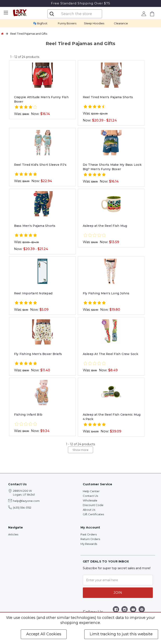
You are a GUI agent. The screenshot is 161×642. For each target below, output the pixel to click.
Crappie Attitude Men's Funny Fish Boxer (41, 99)
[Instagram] (124, 610)
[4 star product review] (26, 107)
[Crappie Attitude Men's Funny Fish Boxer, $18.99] (42, 75)
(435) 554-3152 (22, 507)
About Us (89, 509)
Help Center (91, 491)
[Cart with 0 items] (152, 14)
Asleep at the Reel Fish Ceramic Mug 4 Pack (112, 417)
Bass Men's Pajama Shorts (35, 226)
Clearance (121, 23)
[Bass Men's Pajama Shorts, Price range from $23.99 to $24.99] (42, 203)
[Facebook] (116, 610)
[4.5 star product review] (94, 107)
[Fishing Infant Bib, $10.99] (42, 392)
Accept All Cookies (43, 634)
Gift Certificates (93, 514)
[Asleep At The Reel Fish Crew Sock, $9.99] (111, 331)
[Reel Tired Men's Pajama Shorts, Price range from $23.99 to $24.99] (111, 75)
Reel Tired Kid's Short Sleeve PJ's (40, 165)
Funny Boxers (67, 23)
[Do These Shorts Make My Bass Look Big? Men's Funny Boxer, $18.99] (111, 142)
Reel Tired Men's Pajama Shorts (108, 97)
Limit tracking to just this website (121, 634)
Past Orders (88, 534)
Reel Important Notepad (33, 293)
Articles (13, 534)
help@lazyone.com (26, 500)
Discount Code (93, 505)
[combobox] (78, 14)
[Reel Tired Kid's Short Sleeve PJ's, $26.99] (42, 142)
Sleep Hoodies (94, 23)
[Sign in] (144, 13)
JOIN (118, 593)
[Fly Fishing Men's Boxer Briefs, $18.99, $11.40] (42, 331)
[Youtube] (133, 610)
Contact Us (90, 495)
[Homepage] (2, 33)
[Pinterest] (142, 610)
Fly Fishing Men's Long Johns (106, 293)
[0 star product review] (94, 235)
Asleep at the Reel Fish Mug (105, 226)
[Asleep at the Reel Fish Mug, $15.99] (111, 203)
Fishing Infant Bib (28, 414)
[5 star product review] (26, 174)
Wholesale (90, 500)
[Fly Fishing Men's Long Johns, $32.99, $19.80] (111, 271)
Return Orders (90, 539)
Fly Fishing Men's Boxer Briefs (38, 354)
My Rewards (88, 543)
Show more (80, 449)
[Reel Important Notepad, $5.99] (42, 271)
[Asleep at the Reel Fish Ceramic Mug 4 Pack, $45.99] (111, 392)
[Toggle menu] (6, 12)
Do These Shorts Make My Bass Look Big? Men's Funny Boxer (112, 167)
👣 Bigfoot (40, 23)
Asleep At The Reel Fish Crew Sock (110, 354)
